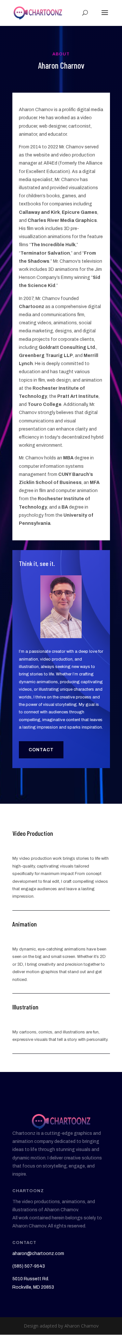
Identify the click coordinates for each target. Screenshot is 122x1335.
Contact (41, 749)
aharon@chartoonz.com (38, 1253)
